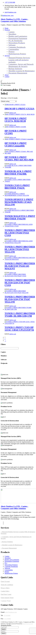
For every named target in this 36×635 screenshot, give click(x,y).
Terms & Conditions (7, 585)
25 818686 (7, 615)
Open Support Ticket (7, 597)
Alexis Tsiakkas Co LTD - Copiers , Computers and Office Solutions (14, 20)
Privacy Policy (5, 588)
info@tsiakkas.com (11, 612)
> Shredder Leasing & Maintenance (11, 545)
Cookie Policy (5, 591)
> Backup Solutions (7, 541)
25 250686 (7, 618)
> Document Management (9, 548)
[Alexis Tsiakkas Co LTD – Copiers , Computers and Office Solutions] (7, 15)
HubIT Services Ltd (28, 623)
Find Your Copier (6, 594)
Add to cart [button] (12, 112)
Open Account (5, 581)
